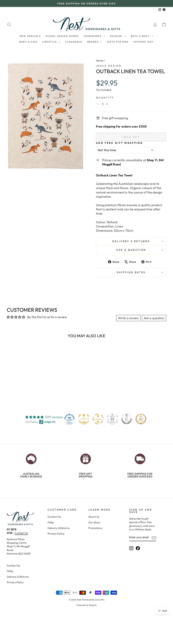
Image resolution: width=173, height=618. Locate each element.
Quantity (105, 97)
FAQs (51, 522)
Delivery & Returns (131, 241)
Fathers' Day (144, 41)
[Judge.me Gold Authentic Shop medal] (83, 419)
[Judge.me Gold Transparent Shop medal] (98, 419)
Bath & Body (141, 36)
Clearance (73, 41)
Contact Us (21, 533)
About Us (93, 516)
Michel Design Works (62, 36)
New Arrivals (30, 36)
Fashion (116, 36)
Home (99, 60)
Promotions (95, 528)
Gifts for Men (118, 41)
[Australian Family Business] (31, 458)
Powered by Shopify (86, 605)
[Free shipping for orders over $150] (140, 458)
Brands (93, 41)
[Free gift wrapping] (85, 458)
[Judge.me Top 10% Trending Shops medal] (140, 419)
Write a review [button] (128, 318)
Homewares (93, 36)
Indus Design (108, 65)
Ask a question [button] (154, 318)
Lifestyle (50, 41)
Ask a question (131, 249)
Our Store (94, 522)
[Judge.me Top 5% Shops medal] (126, 419)
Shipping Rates (131, 272)
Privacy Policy (56, 533)
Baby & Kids (28, 41)
